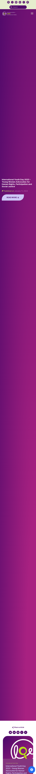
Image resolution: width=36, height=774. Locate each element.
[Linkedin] (27, 2)
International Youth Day (12, 763)
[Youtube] (20, 2)
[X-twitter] (12, 2)
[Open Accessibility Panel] (31, 769)
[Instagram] (24, 2)
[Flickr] (16, 2)
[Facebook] (8, 2)
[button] (32, 13)
